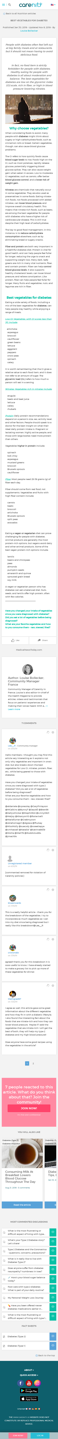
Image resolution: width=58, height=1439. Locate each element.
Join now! (29, 1108)
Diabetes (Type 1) (16, 1345)
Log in (40, 1435)
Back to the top (46, 1355)
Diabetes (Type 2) (17, 1336)
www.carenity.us (21, 1417)
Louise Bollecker (29, 30)
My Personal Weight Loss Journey (26, 1297)
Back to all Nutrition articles (20, 13)
